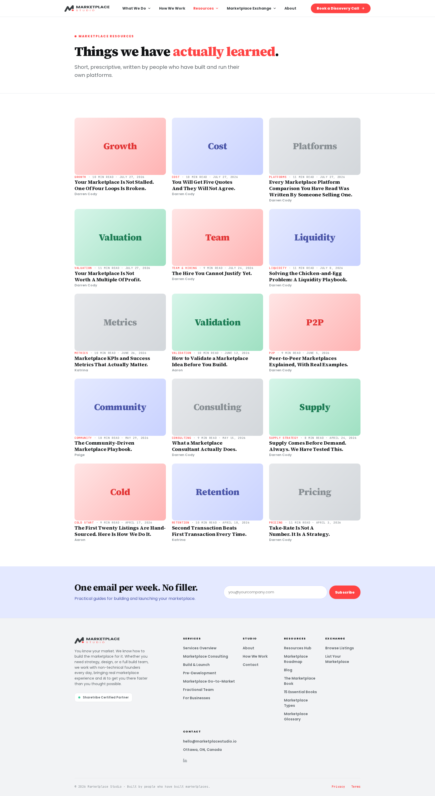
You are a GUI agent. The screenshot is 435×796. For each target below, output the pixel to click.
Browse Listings (339, 648)
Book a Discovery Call (338, 8)
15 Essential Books (300, 691)
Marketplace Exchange (249, 8)
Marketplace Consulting (205, 656)
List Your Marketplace (337, 659)
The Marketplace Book (299, 681)
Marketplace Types (296, 703)
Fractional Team (198, 689)
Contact (251, 664)
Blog (288, 669)
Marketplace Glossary (296, 716)
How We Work (172, 8)
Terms (355, 787)
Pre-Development (199, 673)
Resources (203, 8)
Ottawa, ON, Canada (202, 749)
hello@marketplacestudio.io (210, 741)
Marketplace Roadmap (296, 659)
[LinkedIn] (185, 760)
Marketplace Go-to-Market (209, 681)
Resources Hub (297, 648)
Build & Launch (196, 664)
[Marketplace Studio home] (87, 8)
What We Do (134, 8)
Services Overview (199, 648)
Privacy (338, 787)
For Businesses (196, 697)
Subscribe (345, 592)
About (290, 8)
